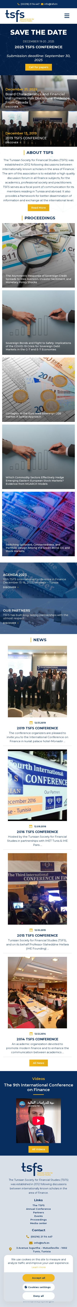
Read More (38, 207)
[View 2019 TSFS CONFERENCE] (37, 694)
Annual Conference (38, 1208)
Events (38, 1216)
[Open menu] (68, 16)
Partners (38, 1212)
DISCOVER (11, 106)
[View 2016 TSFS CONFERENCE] (37, 798)
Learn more (39, 1267)
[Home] (20, 16)
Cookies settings (39, 1287)
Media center (38, 1223)
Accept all (38, 1277)
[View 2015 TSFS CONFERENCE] (37, 901)
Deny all (38, 1295)
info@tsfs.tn (50, 4)
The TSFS (38, 1205)
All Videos (38, 1149)
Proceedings (38, 1219)
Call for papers (38, 67)
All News (38, 1063)
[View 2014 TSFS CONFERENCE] (37, 1005)
